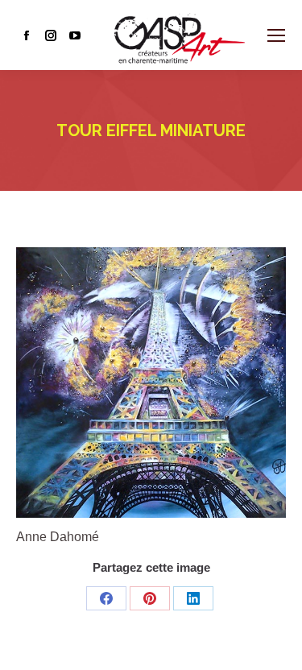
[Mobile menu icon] (276, 35)
